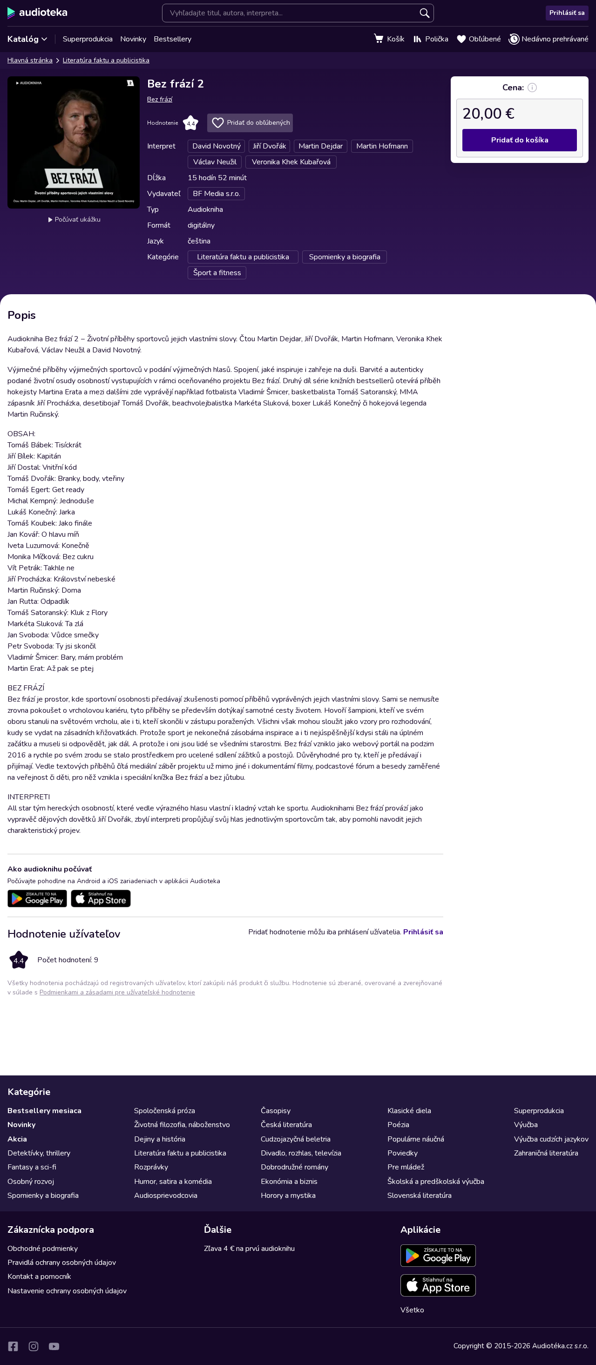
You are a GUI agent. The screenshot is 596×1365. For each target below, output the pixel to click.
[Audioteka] (37, 13)
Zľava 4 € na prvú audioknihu (249, 1248)
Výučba (526, 1125)
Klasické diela (409, 1111)
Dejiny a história (159, 1139)
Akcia (17, 1139)
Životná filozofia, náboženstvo (182, 1125)
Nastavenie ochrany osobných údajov (67, 1291)
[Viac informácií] (532, 87)
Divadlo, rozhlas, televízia (301, 1153)
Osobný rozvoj (30, 1181)
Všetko (412, 1310)
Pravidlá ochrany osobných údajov (61, 1262)
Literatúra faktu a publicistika (106, 60)
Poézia (398, 1125)
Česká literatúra (286, 1125)
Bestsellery (172, 39)
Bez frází (159, 99)
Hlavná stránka (30, 60)
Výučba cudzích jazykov (551, 1139)
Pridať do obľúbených (258, 122)
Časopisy (276, 1111)
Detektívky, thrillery (38, 1153)
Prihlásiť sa (567, 12)
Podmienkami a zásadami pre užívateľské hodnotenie (117, 992)
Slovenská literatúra (419, 1195)
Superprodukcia (88, 39)
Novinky (133, 39)
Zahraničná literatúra (546, 1153)
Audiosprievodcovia (165, 1195)
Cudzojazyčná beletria (296, 1139)
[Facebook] (13, 1346)
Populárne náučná (415, 1139)
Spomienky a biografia (43, 1195)
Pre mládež (405, 1167)
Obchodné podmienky (42, 1248)
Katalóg (23, 39)
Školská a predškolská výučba (435, 1181)
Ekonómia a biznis (289, 1181)
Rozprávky (151, 1167)
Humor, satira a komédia (173, 1181)
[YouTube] (54, 1346)
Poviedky (402, 1153)
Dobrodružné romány (294, 1167)
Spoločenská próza (164, 1111)
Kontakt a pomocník (39, 1276)
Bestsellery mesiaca (44, 1111)
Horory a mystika (288, 1195)
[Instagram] (33, 1346)
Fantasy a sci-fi (31, 1167)
